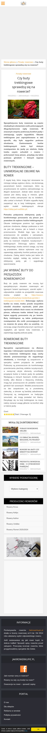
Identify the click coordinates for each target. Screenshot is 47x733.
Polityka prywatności (12, 715)
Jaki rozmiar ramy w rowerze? (16, 676)
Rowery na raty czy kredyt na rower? (29, 450)
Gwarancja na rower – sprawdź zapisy (19, 684)
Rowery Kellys (12, 512)
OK (38, 729)
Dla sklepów (9, 706)
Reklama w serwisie (12, 711)
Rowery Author (13, 518)
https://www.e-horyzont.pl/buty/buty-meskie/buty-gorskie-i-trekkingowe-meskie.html (23, 298)
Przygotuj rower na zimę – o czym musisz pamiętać (30, 464)
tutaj (26, 731)
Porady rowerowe (25, 62)
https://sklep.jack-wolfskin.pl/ (15, 209)
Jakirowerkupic (23, 96)
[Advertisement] (23, 31)
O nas (6, 702)
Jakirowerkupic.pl (36, 630)
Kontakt (7, 719)
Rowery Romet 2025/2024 (17, 529)
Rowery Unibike (13, 524)
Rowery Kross (12, 507)
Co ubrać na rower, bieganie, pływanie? (30, 438)
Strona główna (10, 62)
